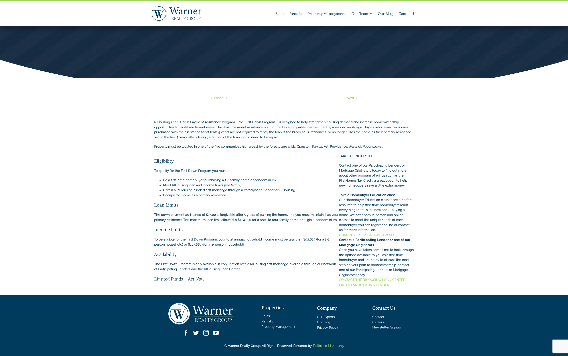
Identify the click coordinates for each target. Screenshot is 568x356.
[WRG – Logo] (176, 7)
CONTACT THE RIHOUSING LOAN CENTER (372, 280)
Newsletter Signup (386, 327)
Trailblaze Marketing (328, 346)
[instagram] (206, 333)
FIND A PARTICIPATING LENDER (364, 285)
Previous (220, 98)
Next (350, 98)
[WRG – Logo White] (200, 304)
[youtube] (216, 333)
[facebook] (186, 333)
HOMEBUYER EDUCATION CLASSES (367, 235)
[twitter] (196, 333)
